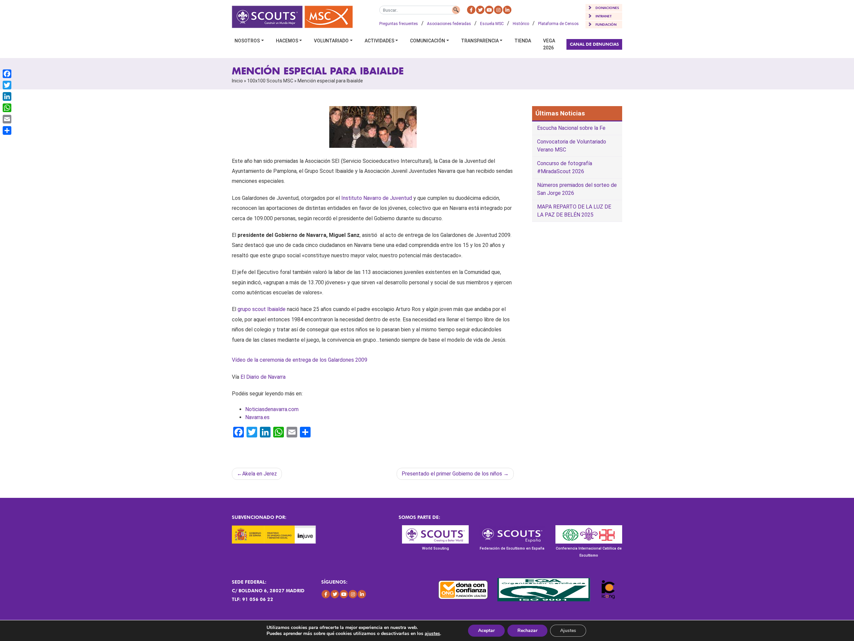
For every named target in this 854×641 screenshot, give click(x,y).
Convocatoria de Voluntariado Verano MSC (571, 145)
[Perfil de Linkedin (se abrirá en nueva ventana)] (507, 10)
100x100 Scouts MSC (270, 80)
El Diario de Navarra (263, 377)
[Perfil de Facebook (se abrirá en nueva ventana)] (471, 10)
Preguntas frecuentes (398, 23)
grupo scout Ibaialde (262, 309)
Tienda (522, 40)
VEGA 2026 (549, 44)
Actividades (379, 40)
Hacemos (287, 40)
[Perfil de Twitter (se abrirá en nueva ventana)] (480, 10)
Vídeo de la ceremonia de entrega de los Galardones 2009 (299, 360)
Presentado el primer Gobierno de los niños (452, 473)
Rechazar (527, 630)
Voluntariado (331, 40)
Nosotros (247, 40)
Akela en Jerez (259, 473)
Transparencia (480, 40)
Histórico (521, 23)
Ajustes (568, 630)
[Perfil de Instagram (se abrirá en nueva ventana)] (498, 10)
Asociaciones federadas (449, 23)
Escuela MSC (492, 23)
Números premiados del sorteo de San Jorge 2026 (577, 189)
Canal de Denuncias (594, 44)
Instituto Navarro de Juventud (376, 198)
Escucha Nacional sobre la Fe (571, 128)
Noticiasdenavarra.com (272, 409)
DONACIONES (607, 8)
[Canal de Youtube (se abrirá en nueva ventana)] (489, 10)
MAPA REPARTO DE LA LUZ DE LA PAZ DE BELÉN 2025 (574, 211)
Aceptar (486, 630)
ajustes (432, 634)
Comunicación (427, 40)
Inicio (237, 80)
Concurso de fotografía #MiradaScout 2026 (564, 167)
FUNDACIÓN (605, 24)
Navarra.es (257, 417)
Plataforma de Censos (558, 23)
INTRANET (603, 16)
